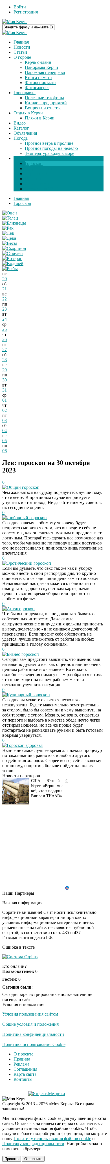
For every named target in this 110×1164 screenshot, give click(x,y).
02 (4, 410)
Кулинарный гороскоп (28, 694)
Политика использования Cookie (33, 1044)
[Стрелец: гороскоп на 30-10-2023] (12, 253)
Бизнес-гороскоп (23, 654)
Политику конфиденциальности (33, 1143)
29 (4, 369)
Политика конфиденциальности (33, 1034)
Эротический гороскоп (29, 563)
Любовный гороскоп (27, 517)
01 (4, 400)
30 (4, 380)
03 (4, 420)
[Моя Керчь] (14, 21)
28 (4, 359)
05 (4, 440)
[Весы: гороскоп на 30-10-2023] (9, 243)
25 (4, 329)
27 (4, 349)
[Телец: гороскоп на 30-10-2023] (10, 218)
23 (4, 309)
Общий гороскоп (23, 487)
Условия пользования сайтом (30, 1014)
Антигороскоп (21, 608)
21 (4, 288)
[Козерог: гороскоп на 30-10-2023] (12, 258)
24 (4, 319)
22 (4, 299)
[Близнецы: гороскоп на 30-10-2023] (14, 223)
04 (4, 430)
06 (4, 450)
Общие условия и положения (30, 1024)
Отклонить (33, 1159)
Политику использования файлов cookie (52, 1138)
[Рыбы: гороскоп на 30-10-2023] (10, 268)
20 (4, 278)
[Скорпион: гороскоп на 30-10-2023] (14, 248)
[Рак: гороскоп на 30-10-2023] (8, 228)
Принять (12, 1159)
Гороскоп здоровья (25, 745)
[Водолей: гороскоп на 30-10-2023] (12, 263)
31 (4, 390)
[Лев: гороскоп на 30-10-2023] (8, 233)
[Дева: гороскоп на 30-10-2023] (9, 238)
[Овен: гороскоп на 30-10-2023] (9, 213)
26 (4, 339)
